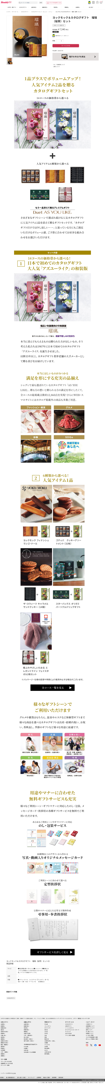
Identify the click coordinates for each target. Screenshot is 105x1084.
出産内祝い (34, 7)
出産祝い (78, 7)
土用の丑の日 (48, 1052)
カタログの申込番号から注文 (55, 2)
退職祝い (3, 1055)
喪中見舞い (47, 1053)
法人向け (91, 7)
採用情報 (54, 1077)
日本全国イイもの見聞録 (30, 1052)
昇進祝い (3, 1048)
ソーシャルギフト (69, 1027)
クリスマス (47, 1044)
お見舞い (26, 1048)
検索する (20, 3)
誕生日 (2, 1029)
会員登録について (90, 1026)
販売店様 (61, 1077)
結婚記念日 (3, 1027)
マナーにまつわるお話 (6, 1061)
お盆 (46, 1035)
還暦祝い (3, 1039)
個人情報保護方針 (10, 1077)
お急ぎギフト (68, 1026)
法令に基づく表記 (21, 1077)
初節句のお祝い (4, 1031)
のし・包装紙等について (59, 64)
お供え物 (26, 1050)
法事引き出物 (27, 1033)
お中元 (46, 1033)
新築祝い (3, 1033)
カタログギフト (23, 7)
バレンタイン (48, 1026)
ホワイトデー (48, 1027)
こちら (14, 1073)
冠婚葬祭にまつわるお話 (7, 1063)
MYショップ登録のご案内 (92, 1039)
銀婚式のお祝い (4, 1042)
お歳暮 (46, 1042)
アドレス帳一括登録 (70, 1035)
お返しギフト (27, 1022)
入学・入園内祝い (28, 1035)
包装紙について (89, 1033)
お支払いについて (90, 1027)
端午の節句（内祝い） (29, 1040)
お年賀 (46, 1046)
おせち (46, 1050)
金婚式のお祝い (4, 1040)
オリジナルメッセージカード (72, 1029)
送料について (56, 66)
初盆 (46, 1037)
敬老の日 (47, 1039)
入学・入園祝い (4, 1052)
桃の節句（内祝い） (29, 1039)
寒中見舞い (47, 1048)
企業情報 (39, 1077)
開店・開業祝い (4, 1044)
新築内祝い (26, 1029)
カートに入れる (65, 45)
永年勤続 (3, 1050)
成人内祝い (26, 1037)
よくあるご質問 (89, 1035)
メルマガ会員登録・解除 (92, 1037)
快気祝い (56, 7)
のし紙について (89, 1031)
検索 (41, 2)
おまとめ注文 (68, 1033)
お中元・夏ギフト (12, 7)
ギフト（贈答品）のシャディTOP (82, 1018)
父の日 (46, 1031)
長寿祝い (3, 1037)
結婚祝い (3, 1026)
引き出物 (26, 1046)
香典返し (67, 7)
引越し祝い (3, 1035)
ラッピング (68, 1031)
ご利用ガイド (89, 1024)
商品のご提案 (46, 1077)
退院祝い (3, 1046)
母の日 (46, 1029)
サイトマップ (31, 1077)
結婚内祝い (45, 7)
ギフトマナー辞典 (5, 1065)
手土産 (46, 1024)
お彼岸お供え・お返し (50, 1040)
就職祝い (3, 1053)
